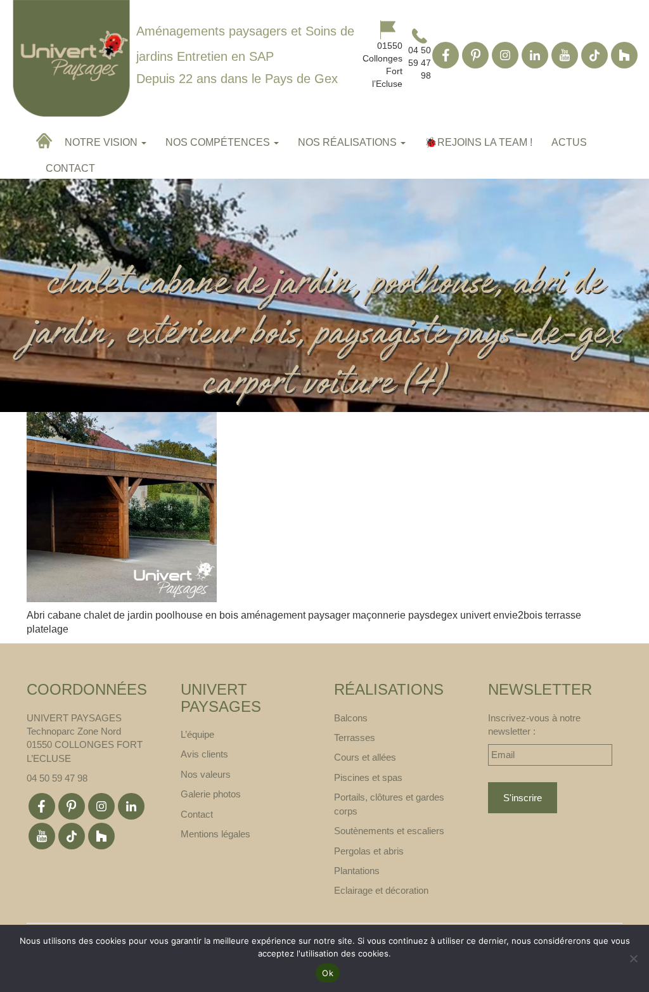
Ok (327, 973)
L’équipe (197, 734)
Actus (569, 142)
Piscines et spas (368, 777)
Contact (70, 168)
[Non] (633, 958)
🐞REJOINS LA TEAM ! (478, 142)
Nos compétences (219, 142)
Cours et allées (365, 757)
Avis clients (204, 754)
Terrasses (354, 737)
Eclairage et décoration (381, 890)
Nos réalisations (348, 142)
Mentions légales (215, 833)
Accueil (45, 140)
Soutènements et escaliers (389, 830)
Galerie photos (211, 794)
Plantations (357, 870)
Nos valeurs (206, 774)
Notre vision (102, 142)
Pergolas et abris (369, 851)
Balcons (351, 717)
